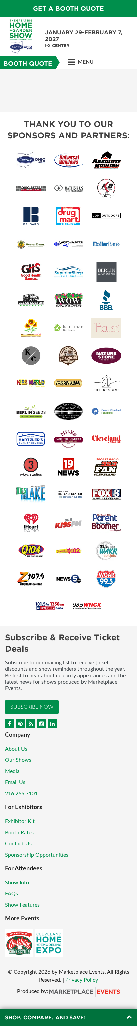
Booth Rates (19, 832)
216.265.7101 (21, 793)
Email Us (15, 782)
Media (12, 771)
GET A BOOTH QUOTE (68, 8)
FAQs (11, 893)
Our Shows (18, 760)
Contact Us (18, 843)
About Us (16, 749)
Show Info (17, 882)
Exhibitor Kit (20, 821)
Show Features (22, 905)
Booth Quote (27, 63)
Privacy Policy (81, 980)
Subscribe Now (31, 707)
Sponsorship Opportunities (36, 855)
